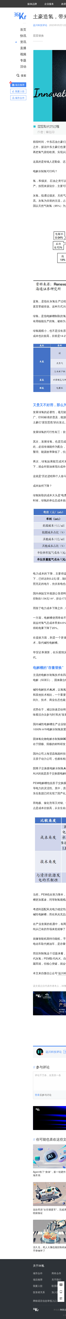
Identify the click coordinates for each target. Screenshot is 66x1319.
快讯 (23, 35)
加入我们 (56, 1292)
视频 (23, 54)
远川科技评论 (40, 25)
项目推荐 (37, 1279)
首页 (23, 29)
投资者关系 (39, 1292)
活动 (23, 66)
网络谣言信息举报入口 (45, 1300)
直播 (23, 48)
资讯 (23, 41)
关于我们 (56, 1279)
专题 (23, 60)
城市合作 (37, 1273)
